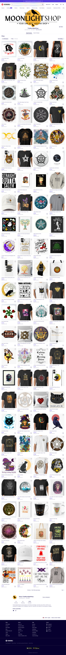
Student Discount (9, 630)
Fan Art (7, 625)
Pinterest (49, 630)
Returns (33, 625)
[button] (33, 1)
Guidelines (34, 629)
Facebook (50, 625)
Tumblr (49, 629)
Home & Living (34, 7)
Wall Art (28, 7)
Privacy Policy (14, 643)
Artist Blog (20, 634)
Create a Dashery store (22, 635)
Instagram (50, 624)
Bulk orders (8, 635)
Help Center (34, 627)
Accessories (49, 7)
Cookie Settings (35, 635)
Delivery (33, 624)
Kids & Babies (41, 7)
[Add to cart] (31, 82)
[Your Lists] (61, 4)
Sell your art (20, 630)
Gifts (63, 7)
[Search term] (43, 4)
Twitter (49, 627)
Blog (6, 629)
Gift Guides (8, 624)
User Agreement (8, 643)
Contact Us (34, 634)
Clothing (9, 7)
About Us (20, 624)
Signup (7, 634)
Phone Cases (22, 7)
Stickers (15, 7)
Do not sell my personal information (22, 643)
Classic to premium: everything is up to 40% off (33, 1)
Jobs (19, 632)
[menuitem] (3, 8)
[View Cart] (63, 4)
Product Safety (35, 630)
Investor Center (21, 625)
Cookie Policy (31, 643)
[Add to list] (15, 42)
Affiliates (19, 629)
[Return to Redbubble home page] (6, 4)
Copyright (34, 632)
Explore (3, 7)
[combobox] (27, 4)
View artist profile (39, 29)
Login (7, 632)
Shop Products (29, 32)
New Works (8, 627)
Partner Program (21, 627)
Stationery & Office (56, 7)
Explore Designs (36, 32)
